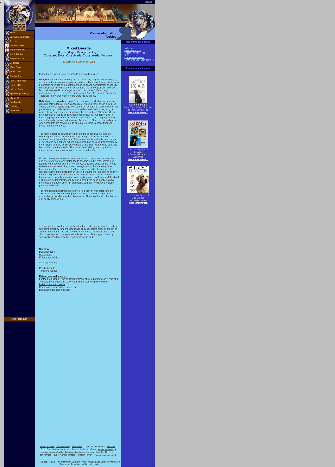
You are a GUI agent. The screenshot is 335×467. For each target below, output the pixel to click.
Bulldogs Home (47, 446)
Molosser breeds (132, 48)
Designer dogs (47, 251)
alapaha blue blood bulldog (83, 449)
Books (94, 21)
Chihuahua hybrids (49, 257)
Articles (67, 21)
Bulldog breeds (131, 55)
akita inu (111, 446)
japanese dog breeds (95, 446)
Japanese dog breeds (134, 53)
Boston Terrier (85, 455)
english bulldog (57, 452)
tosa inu (44, 452)
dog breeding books (75, 452)
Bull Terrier (77, 446)
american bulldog (106, 449)
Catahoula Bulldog (132, 50)
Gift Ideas (109, 21)
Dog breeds (110, 452)
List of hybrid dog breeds (52, 284)
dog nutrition (45, 455)
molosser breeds (95, 452)
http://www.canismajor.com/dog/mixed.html (84, 281)
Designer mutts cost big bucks (55, 290)
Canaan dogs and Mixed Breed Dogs (58, 287)
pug (55, 455)
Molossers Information (69, 464)
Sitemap (148, 1)
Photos (80, 21)
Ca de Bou (45, 449)
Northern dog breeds (134, 57)
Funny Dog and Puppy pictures (139, 60)
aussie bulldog (63, 446)
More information (138, 203)
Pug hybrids (45, 254)
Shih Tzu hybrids (48, 262)
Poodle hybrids (47, 268)
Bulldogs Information (110, 462)
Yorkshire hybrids (48, 270)
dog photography (60, 449)
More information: (138, 112)
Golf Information (92, 464)
